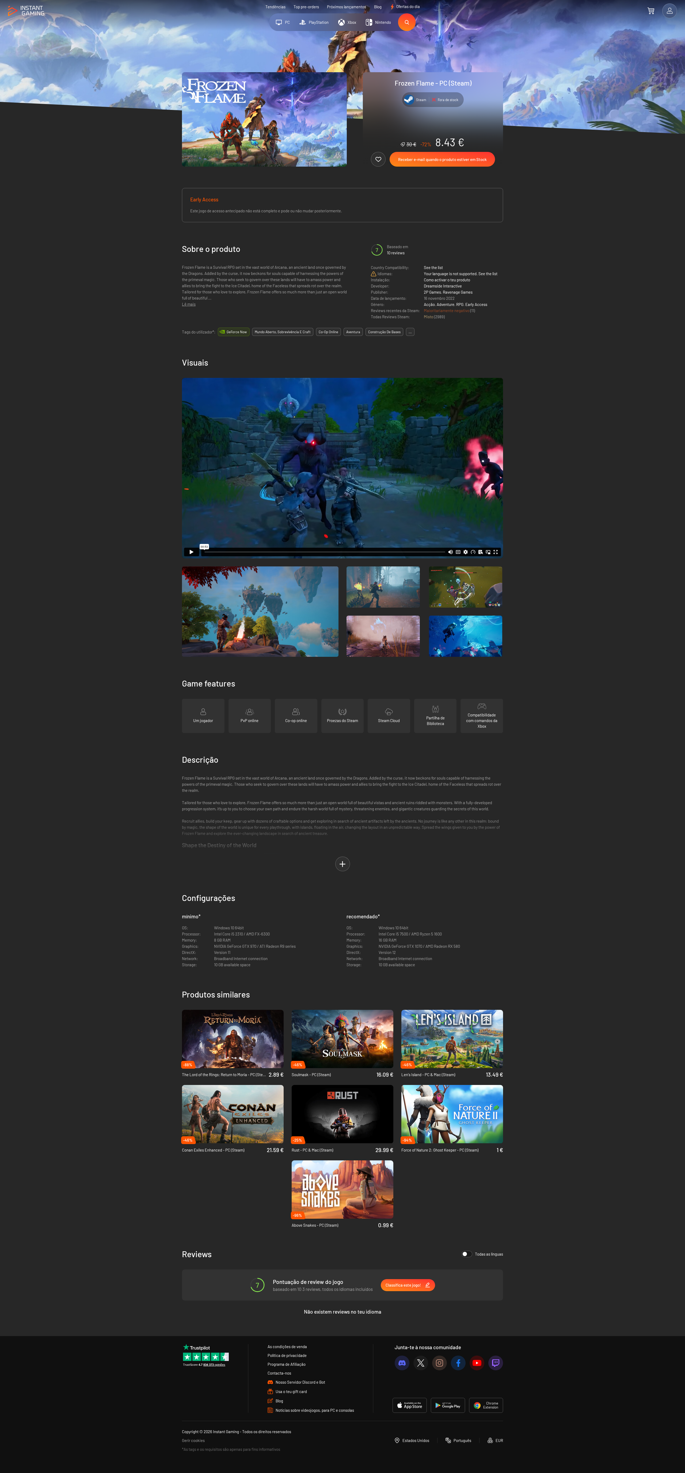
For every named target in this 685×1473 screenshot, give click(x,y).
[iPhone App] (410, 1405)
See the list (433, 267)
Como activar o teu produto (447, 279)
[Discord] (402, 1363)
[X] (420, 1363)
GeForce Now (237, 332)
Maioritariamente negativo (447, 310)
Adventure (445, 304)
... (410, 332)
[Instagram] (439, 1363)
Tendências (275, 6)
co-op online (328, 332)
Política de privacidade (287, 1355)
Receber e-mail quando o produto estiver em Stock (442, 159)
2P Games (432, 292)
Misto (429, 316)
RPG (459, 304)
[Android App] (448, 1405)
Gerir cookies (193, 1440)
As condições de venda (287, 1346)
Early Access (476, 304)
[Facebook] (458, 1363)
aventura (353, 332)
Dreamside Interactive (443, 285)
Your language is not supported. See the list (460, 273)
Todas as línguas (489, 1254)
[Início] (26, 11)
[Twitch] (495, 1363)
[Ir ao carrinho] (651, 10)
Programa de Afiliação (287, 1364)
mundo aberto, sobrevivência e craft (283, 332)
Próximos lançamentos (346, 6)
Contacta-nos (279, 1373)
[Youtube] (477, 1363)
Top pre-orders (306, 6)
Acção (429, 304)
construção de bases (384, 332)
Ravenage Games (458, 292)
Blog (378, 6)
